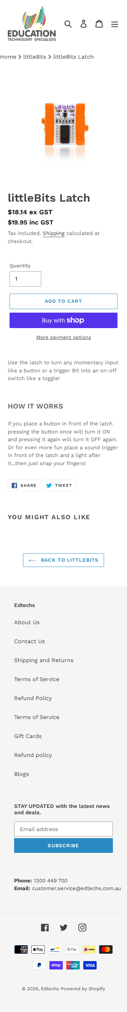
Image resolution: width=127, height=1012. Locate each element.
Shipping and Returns (43, 660)
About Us (27, 622)
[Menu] (114, 24)
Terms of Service (36, 679)
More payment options (63, 337)
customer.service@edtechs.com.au (76, 888)
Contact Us (29, 641)
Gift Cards (28, 736)
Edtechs (50, 988)
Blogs (21, 774)
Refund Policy (33, 698)
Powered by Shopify (83, 988)
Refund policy (33, 755)
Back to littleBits (68, 560)
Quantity (20, 265)
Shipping (54, 233)
